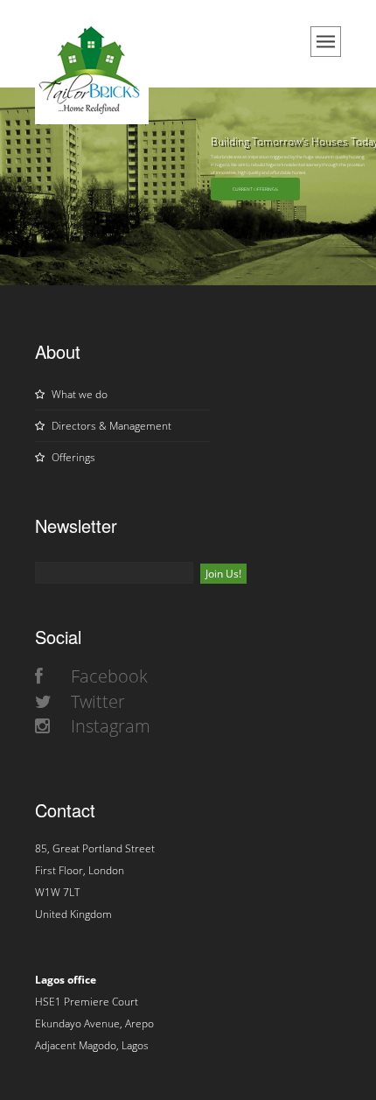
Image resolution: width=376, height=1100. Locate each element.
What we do (78, 394)
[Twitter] (43, 701)
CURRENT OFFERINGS (255, 189)
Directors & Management (110, 425)
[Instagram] (42, 726)
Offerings (72, 457)
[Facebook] (39, 676)
